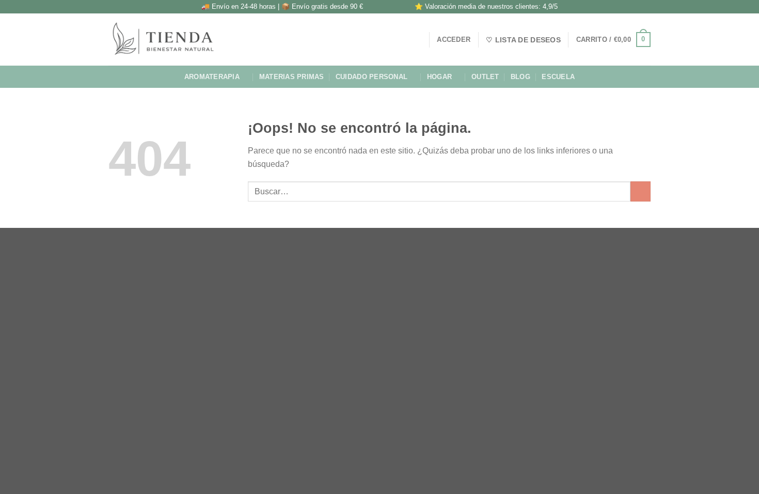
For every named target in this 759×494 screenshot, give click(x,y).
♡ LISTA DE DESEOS (523, 40)
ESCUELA (558, 77)
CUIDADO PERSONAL (371, 77)
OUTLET (485, 77)
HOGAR (439, 77)
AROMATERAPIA (212, 77)
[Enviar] (640, 191)
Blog (520, 77)
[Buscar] (417, 39)
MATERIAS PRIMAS (291, 77)
